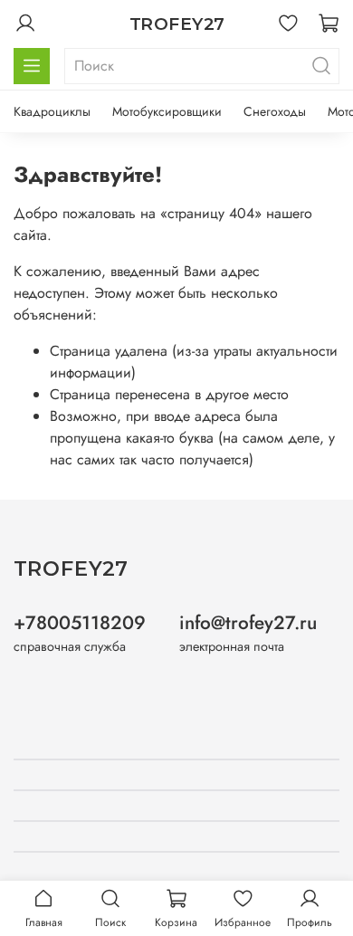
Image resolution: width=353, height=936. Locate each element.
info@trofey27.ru (248, 622)
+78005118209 (80, 622)
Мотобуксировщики (167, 111)
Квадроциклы (52, 111)
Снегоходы (274, 111)
